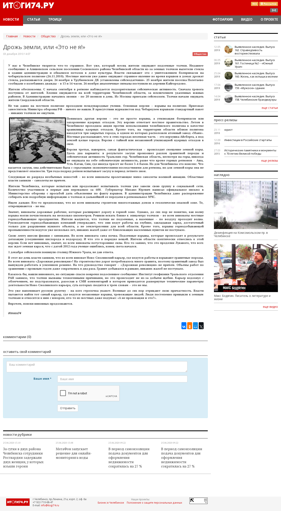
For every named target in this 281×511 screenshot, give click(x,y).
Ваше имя (42, 379)
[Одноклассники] (189, 324)
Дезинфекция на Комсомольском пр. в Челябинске (241, 234)
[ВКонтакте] (183, 324)
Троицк (55, 19)
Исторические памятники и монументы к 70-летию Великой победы (250, 151)
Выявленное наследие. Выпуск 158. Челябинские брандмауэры (255, 97)
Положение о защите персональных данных (154, 502)
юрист (228, 130)
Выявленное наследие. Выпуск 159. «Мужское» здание (255, 86)
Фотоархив (222, 19)
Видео (246, 19)
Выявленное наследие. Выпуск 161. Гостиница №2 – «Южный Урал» (255, 63)
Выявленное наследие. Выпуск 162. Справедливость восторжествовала (255, 50)
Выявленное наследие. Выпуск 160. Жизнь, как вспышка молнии (256, 74)
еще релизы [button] (269, 160)
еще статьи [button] (270, 107)
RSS (254, 3)
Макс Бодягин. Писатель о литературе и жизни (242, 297)
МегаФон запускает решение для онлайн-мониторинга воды (74, 453)
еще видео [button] (270, 306)
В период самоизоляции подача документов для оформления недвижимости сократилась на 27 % (129, 458)
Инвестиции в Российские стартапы (248, 140)
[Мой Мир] (195, 324)
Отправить (67, 408)
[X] (201, 324)
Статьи (33, 19)
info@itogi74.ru (50, 505)
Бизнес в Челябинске (111, 502)
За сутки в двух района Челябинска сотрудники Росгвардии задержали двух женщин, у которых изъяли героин (23, 458)
